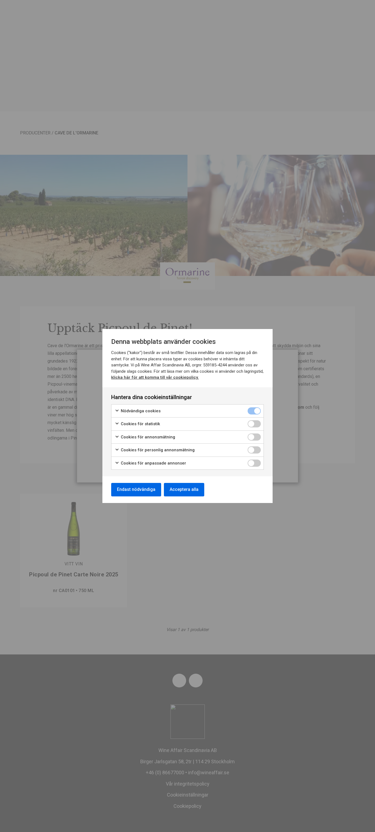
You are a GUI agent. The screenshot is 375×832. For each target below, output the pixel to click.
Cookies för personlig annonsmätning (157, 449)
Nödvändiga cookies (140, 410)
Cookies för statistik (140, 423)
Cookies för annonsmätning (147, 437)
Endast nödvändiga (136, 489)
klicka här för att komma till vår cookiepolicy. (155, 377)
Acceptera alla (184, 489)
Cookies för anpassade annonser (153, 463)
